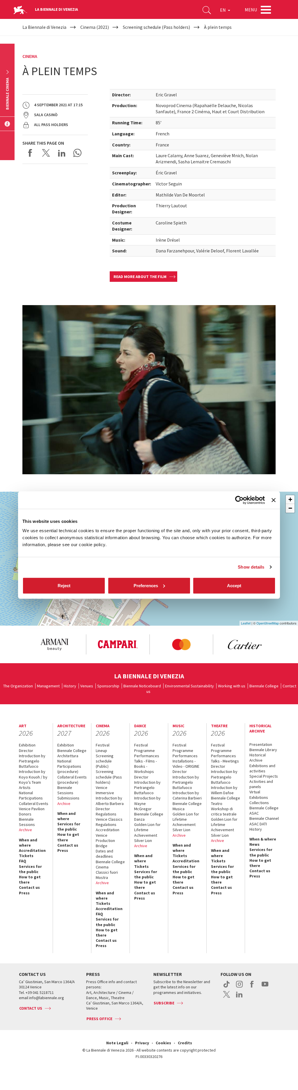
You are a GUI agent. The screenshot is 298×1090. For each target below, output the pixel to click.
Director (26, 750)
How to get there (30, 879)
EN (223, 10)
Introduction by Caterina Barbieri (187, 795)
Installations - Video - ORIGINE (186, 763)
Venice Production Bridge (105, 840)
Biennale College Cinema (110, 864)
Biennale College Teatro (225, 800)
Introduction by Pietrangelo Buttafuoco (32, 761)
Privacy (142, 1042)
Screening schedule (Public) (104, 761)
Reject (64, 585)
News (254, 844)
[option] (54, 644)
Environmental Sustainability (189, 686)
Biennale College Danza (148, 816)
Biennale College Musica (187, 806)
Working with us (231, 686)
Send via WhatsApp (77, 152)
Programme (144, 750)
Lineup (101, 750)
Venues (86, 686)
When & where (262, 839)
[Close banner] (274, 500)
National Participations (31, 795)
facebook (252, 987)
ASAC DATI (258, 824)
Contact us (29, 887)
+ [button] (290, 499)
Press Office (99, 1018)
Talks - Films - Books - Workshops (145, 766)
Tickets (26, 855)
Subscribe (164, 1003)
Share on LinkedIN (61, 152)
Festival (102, 745)
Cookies (163, 1042)
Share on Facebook (30, 152)
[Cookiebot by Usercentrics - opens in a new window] (239, 500)
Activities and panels (261, 784)
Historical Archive (257, 757)
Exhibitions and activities (262, 768)
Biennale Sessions (27, 822)
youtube (265, 987)
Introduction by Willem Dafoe (224, 790)
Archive (25, 829)
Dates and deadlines (104, 853)
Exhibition (27, 745)
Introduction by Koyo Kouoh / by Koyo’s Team (33, 777)
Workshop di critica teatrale (224, 811)
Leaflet (246, 623)
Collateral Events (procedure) (72, 779)
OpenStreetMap (267, 623)
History (70, 686)
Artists (25, 787)
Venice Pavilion (32, 808)
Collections (259, 802)
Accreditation (32, 850)
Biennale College (264, 686)
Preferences (146, 585)
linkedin (239, 997)
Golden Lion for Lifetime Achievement (147, 830)
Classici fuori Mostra (107, 875)
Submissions (68, 798)
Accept (234, 585)
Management (48, 686)
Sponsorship (108, 686)
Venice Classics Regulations (109, 822)
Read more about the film (139, 276)
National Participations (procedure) (69, 766)
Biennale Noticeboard (142, 686)
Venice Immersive (105, 790)
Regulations (106, 814)
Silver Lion (143, 840)
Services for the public (30, 869)
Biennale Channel (264, 818)
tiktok (227, 987)
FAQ (22, 860)
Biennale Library (263, 749)
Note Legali (117, 1042)
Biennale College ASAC (264, 810)
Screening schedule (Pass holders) (109, 777)
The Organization (18, 686)
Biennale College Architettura (71, 753)
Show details (251, 567)
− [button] (290, 508)
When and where (28, 842)
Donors (25, 814)
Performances (146, 755)
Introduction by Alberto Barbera (110, 800)
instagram (239, 987)
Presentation (260, 744)
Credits (185, 1042)
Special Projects (263, 776)
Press (24, 893)
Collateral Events (33, 803)
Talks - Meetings (225, 761)
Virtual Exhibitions (258, 794)
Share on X (46, 152)
